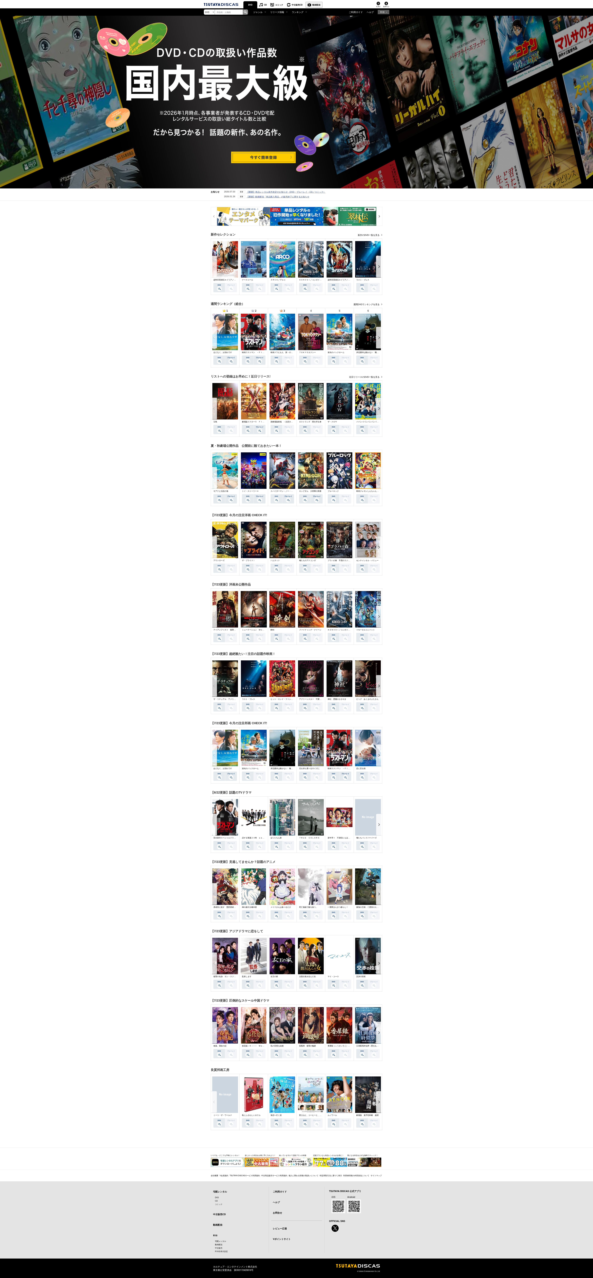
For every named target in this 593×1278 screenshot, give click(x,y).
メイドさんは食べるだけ (281, 907)
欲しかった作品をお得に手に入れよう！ (260, 1155)
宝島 (215, 422)
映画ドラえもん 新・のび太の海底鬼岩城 (288, 352)
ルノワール (332, 1115)
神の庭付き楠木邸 (249, 907)
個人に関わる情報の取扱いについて (303, 1175)
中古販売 (218, 1247)
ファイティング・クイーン (310, 630)
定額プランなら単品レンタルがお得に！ (328, 1155)
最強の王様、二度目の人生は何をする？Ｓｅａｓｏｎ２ (379, 907)
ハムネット (275, 560)
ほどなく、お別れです (222, 352)
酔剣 (272, 630)
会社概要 (214, 1175)
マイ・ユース (333, 976)
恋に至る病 (361, 768)
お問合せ (277, 1212)
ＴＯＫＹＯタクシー (307, 352)
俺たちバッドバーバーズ (366, 838)
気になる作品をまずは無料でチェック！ (362, 1155)
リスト (378, 6)
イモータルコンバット (365, 630)
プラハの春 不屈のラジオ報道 (341, 560)
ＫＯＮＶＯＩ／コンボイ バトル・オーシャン (318, 280)
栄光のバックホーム (336, 352)
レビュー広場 (280, 1228)
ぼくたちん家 (276, 838)
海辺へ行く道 (276, 1115)
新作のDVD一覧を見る (369, 235)
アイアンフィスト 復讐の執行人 (227, 630)
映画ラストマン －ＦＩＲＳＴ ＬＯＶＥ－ (260, 352)
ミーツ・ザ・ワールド (222, 1115)
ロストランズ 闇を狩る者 (310, 422)
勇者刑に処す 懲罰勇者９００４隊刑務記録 (231, 907)
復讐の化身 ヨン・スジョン (225, 976)
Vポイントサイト (282, 1239)
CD (265, 4)
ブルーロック (333, 491)
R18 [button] (382, 12)
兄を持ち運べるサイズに (309, 768)
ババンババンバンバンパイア (368, 422)
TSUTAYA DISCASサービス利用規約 (245, 1175)
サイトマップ (376, 1175)
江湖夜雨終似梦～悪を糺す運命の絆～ (372, 1046)
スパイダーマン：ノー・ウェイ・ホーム (287, 491)
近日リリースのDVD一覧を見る (364, 377)
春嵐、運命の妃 (219, 1046)
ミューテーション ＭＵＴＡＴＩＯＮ (257, 630)
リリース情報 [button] (277, 12)
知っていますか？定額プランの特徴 (292, 1155)
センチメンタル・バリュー (367, 560)
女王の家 (274, 976)
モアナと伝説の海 (220, 491)
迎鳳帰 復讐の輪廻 (307, 1046)
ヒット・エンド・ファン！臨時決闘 (285, 699)
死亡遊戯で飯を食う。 (308, 907)
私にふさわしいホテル (251, 1115)
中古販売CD (297, 4)
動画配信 (316, 4)
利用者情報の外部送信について (356, 1175)
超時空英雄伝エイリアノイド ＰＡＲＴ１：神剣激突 (350, 280)
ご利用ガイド (356, 12)
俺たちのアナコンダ (307, 560)
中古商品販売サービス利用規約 (274, 1175)
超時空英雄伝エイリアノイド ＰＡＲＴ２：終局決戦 (235, 280)
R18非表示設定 (221, 1251)
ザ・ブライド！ (248, 560)
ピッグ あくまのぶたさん (367, 699)
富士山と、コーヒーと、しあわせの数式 (315, 1115)
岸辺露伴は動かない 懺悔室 (368, 352)
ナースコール (247, 280)
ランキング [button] (297, 12)
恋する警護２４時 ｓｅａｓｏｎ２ (257, 838)
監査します (246, 976)
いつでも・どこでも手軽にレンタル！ (225, 1155)
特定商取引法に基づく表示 (331, 1175)
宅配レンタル (220, 1241)
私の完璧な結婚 (277, 1046)
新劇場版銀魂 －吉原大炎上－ (283, 422)
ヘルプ (370, 12)
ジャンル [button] (258, 12)
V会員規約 (224, 1175)
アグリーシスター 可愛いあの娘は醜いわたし (318, 699)
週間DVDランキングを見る (366, 304)
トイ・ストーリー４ (250, 491)
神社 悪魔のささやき (337, 699)
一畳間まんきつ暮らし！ (338, 907)
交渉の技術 (361, 976)
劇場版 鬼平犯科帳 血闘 (367, 1115)
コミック (279, 4)
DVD (250, 4)
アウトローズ (219, 560)
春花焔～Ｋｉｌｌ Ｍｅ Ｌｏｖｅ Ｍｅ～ (260, 1046)
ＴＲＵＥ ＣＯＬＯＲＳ (309, 838)
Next (379, 266)
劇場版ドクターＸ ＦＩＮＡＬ (255, 422)
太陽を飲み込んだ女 (307, 976)
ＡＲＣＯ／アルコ (278, 280)
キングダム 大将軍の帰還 (310, 491)
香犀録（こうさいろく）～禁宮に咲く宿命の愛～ (348, 1046)
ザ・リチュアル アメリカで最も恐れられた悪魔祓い (235, 699)
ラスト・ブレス (362, 280)
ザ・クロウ (332, 422)
